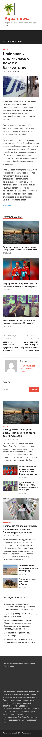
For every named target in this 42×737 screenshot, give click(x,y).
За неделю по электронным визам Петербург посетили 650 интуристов (20, 248)
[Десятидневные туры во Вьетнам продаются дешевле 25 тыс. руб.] (21, 318)
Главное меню (14, 41)
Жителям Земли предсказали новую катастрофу (28, 568)
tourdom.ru (7, 205)
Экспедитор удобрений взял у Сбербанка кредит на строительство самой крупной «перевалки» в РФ (19, 607)
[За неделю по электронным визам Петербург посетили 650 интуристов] (21, 244)
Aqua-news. (17, 18)
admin (17, 71)
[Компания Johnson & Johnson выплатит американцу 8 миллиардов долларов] (21, 521)
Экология (7, 522)
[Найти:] (21, 389)
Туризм (6, 50)
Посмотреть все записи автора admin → (27, 368)
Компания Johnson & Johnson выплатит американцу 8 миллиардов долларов (20, 529)
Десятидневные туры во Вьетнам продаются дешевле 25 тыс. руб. (19, 321)
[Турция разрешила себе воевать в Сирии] (10, 587)
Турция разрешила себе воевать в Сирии (28, 581)
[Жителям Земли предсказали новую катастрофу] (10, 574)
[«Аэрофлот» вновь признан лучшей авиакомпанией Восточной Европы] (21, 281)
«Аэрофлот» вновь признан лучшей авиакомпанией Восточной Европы (20, 284)
